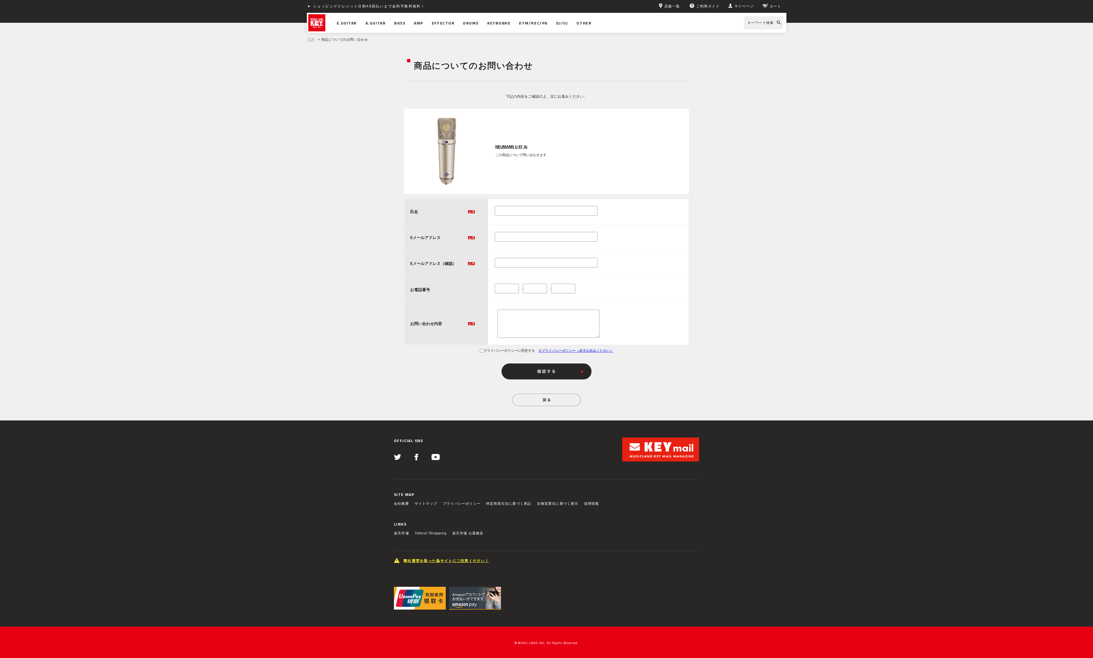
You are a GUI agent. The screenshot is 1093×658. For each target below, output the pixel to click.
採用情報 (591, 504)
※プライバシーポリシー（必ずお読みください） (575, 350)
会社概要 (401, 504)
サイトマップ (426, 504)
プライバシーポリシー (461, 504)
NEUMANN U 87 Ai (511, 147)
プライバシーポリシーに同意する (509, 350)
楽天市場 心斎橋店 (468, 533)
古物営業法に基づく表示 (557, 504)
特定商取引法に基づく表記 (508, 504)
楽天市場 (401, 533)
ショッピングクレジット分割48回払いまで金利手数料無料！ (369, 6)
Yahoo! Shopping (431, 533)
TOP (311, 40)
